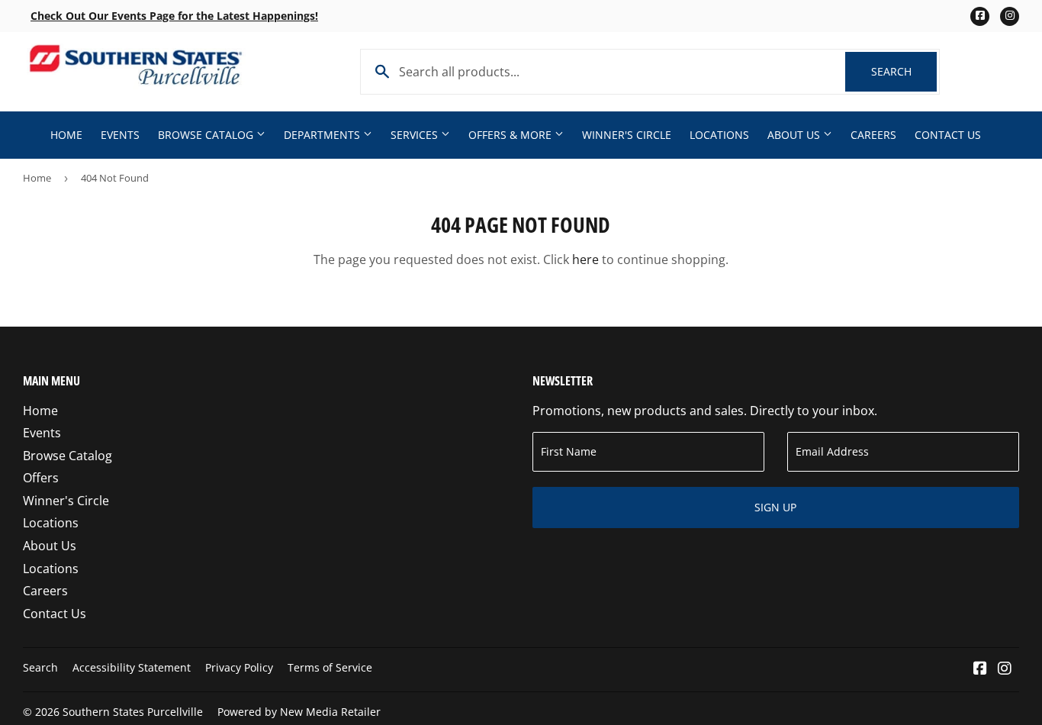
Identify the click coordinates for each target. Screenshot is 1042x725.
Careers (873, 134)
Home (66, 134)
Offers (41, 477)
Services (416, 134)
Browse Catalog (207, 134)
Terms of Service (330, 667)
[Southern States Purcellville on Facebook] (980, 669)
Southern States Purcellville (133, 711)
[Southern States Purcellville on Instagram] (1004, 669)
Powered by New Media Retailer (299, 711)
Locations (719, 134)
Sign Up (775, 507)
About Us (795, 134)
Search (904, 71)
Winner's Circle (626, 134)
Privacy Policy (239, 667)
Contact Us (948, 134)
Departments (323, 134)
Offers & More (511, 134)
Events (120, 134)
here (585, 259)
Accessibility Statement (131, 667)
